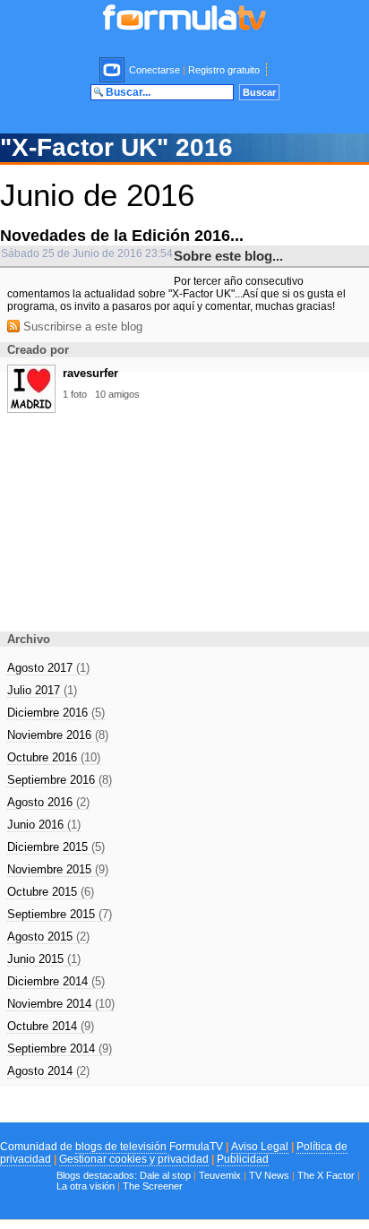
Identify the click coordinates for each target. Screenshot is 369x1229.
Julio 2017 (42, 690)
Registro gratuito (224, 69)
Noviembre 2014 (61, 1003)
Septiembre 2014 (59, 1048)
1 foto (75, 394)
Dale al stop (165, 1175)
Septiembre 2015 (59, 914)
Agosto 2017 (48, 668)
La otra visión (85, 1186)
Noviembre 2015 (57, 869)
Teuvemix (220, 1175)
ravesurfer (90, 373)
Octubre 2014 (50, 1026)
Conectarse (154, 69)
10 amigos (117, 394)
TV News (269, 1175)
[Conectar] (112, 69)
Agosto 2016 (48, 802)
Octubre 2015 (50, 891)
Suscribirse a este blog (81, 326)
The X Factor (326, 1175)
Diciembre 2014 (56, 981)
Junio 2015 (44, 959)
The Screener (153, 1186)
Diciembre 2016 (56, 712)
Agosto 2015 (48, 936)
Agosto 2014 (48, 1071)
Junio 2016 (44, 824)
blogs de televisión (121, 1146)
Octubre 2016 (53, 757)
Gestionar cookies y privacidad (134, 1159)
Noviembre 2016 (57, 735)
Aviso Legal (259, 1146)
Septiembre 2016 (59, 779)
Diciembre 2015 (56, 847)
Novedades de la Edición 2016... (122, 236)
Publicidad (243, 1159)
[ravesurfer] (31, 407)
